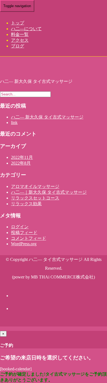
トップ (17, 23)
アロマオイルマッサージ (35, 186)
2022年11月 (22, 157)
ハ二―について (26, 28)
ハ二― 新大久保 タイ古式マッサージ (47, 117)
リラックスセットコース (35, 198)
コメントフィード (28, 238)
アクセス (20, 40)
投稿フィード (24, 232)
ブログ (17, 46)
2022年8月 (21, 163)
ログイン (20, 226)
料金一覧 (20, 34)
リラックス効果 (26, 203)
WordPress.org (23, 243)
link (14, 122)
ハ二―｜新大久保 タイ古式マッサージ (49, 192)
